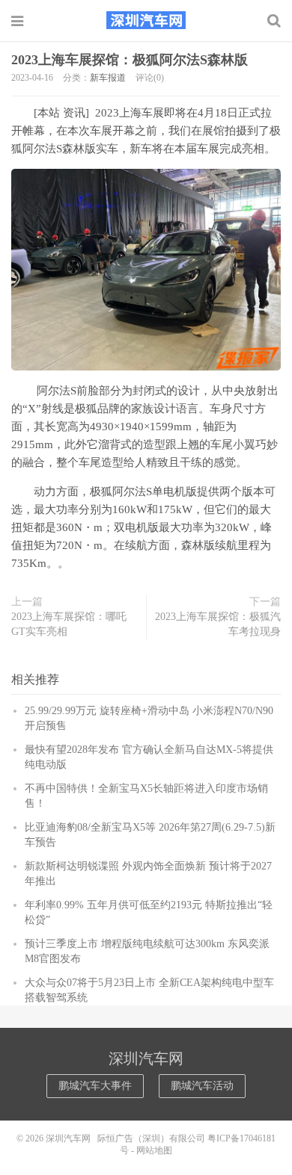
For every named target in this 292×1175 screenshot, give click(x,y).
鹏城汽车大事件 (95, 1085)
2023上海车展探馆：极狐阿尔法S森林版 (129, 59)
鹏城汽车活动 (202, 1085)
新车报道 (108, 77)
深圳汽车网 (146, 20)
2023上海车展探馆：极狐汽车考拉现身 (218, 624)
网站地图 (154, 1150)
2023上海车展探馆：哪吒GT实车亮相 (69, 624)
